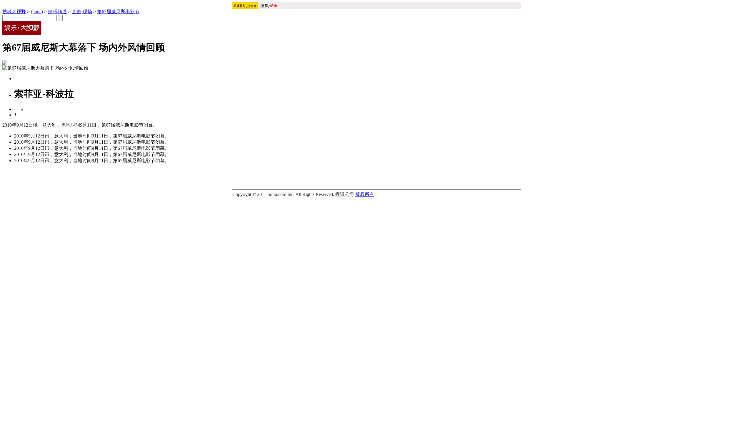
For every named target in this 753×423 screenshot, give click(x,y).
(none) (37, 11)
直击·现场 (82, 11)
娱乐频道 (57, 11)
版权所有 (364, 194)
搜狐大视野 (14, 11)
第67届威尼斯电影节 (118, 11)
